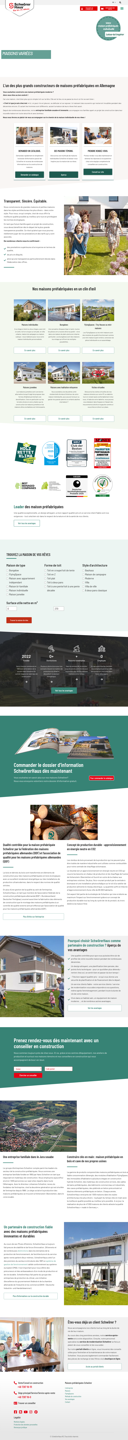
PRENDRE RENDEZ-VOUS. (98, 150)
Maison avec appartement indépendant (22, 580)
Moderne (89, 578)
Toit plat (51, 578)
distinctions (23, 1251)
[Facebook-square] (15, 1412)
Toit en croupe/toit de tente (60, 570)
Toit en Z (51, 574)
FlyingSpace (15, 574)
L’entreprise (69, 1388)
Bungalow (14, 570)
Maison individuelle (18, 590)
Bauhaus (89, 570)
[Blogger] (20, 1412)
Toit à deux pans (55, 582)
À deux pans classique (96, 590)
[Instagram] (30, 1412)
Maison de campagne (95, 574)
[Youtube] (25, 1412)
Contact (67, 1402)
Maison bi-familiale (18, 586)
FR (113, 2)
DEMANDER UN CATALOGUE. (29, 150)
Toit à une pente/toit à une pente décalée (63, 588)
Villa (87, 582)
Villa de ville (91, 586)
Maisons (67, 1391)
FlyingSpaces (69, 1393)
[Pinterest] (36, 1412)
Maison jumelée (16, 594)
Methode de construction (73, 1396)
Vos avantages (69, 1399)
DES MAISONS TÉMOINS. (63, 150)
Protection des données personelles (25, 1424)
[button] (120, 2)
